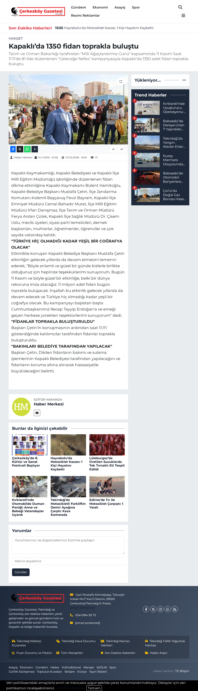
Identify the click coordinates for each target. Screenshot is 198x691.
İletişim (70, 671)
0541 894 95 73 (85, 615)
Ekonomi (100, 7)
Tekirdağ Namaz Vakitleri (115, 643)
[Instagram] (160, 609)
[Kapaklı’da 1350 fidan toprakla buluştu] (68, 109)
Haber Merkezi (23, 157)
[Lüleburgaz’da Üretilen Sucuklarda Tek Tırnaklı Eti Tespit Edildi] (107, 444)
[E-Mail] (37, 413)
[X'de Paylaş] (20, 149)
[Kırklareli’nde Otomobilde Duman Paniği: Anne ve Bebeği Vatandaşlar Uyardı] (29, 486)
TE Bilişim (182, 671)
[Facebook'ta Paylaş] (13, 149)
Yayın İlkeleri (98, 671)
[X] (153, 609)
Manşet (16, 38)
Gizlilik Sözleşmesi (22, 671)
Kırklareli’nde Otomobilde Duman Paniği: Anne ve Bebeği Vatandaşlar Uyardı (28, 507)
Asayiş (119, 7)
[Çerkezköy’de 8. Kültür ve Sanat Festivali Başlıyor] (29, 444)
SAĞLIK (101, 667)
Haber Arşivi (158, 653)
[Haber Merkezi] (21, 407)
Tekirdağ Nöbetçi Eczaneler (27, 643)
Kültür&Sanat (71, 667)
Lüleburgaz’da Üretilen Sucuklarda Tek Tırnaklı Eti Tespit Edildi (107, 463)
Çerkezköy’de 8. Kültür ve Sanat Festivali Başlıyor (26, 461)
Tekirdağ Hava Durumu (79, 641)
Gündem (78, 7)
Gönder (21, 572)
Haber (54, 667)
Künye (82, 671)
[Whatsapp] (167, 609)
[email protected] (82, 607)
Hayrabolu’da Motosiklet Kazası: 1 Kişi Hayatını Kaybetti (104, 28)
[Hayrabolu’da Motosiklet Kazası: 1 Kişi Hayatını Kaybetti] (68, 444)
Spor (136, 7)
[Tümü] (184, 80)
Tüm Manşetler (72, 653)
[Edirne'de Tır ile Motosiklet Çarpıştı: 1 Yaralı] (107, 486)
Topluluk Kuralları (49, 671)
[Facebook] (146, 609)
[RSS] (175, 609)
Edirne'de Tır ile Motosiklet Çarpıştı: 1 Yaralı (106, 503)
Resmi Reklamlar (85, 15)
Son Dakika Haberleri (120, 653)
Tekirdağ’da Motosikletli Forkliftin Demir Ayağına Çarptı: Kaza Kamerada (68, 507)
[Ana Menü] (181, 16)
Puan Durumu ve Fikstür (34, 653)
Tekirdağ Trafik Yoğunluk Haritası (165, 643)
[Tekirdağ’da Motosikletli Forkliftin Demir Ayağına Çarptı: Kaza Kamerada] (68, 486)
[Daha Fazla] (35, 149)
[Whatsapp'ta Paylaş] (27, 149)
